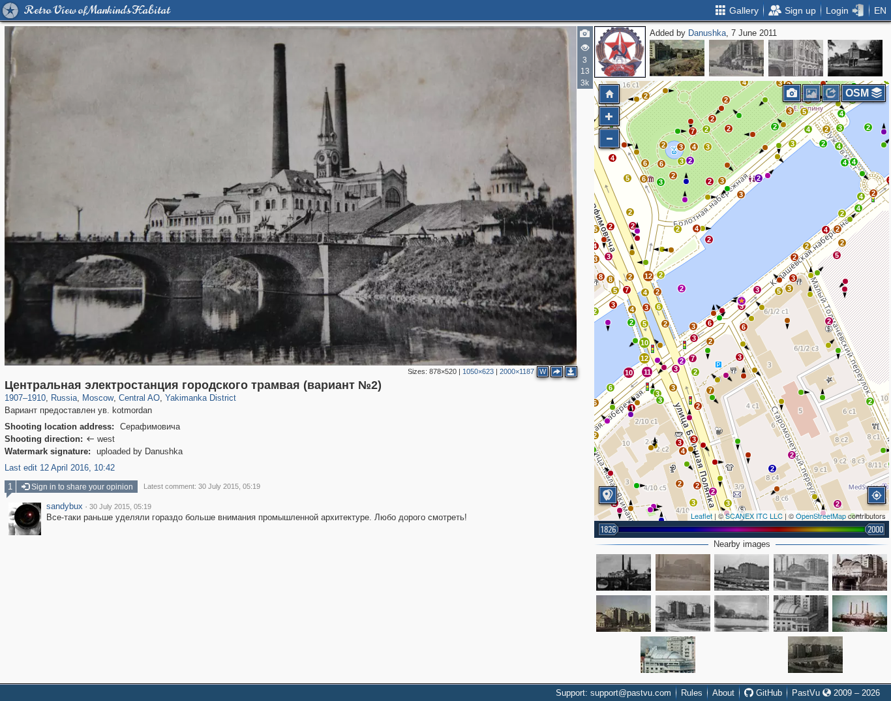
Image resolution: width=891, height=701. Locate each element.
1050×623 (478, 371)
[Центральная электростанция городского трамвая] (623, 572)
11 (647, 372)
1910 (36, 398)
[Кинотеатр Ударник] (668, 654)
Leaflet (701, 515)
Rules (691, 693)
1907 (14, 398)
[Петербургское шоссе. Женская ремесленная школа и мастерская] (855, 58)
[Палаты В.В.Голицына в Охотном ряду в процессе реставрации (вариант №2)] (795, 58)
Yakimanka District (200, 398)
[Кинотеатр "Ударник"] (741, 572)
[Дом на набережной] (859, 572)
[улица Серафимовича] (683, 613)
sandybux (64, 506)
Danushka (707, 33)
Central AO (139, 398)
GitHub (767, 693)
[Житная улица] (677, 58)
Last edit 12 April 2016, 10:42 (60, 468)
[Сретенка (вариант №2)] (736, 58)
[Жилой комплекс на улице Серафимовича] (815, 654)
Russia (64, 398)
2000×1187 (517, 371)
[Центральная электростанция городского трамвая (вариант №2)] (742, 301)
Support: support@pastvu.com (613, 693)
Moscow (97, 398)
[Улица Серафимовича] (623, 613)
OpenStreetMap (821, 515)
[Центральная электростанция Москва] (859, 613)
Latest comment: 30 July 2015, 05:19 (201, 486)
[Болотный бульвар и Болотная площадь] (741, 613)
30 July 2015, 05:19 (120, 506)
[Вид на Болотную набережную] (683, 572)
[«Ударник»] (801, 613)
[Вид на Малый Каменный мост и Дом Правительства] (801, 572)
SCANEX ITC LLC (754, 515)
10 (644, 343)
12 (644, 358)
